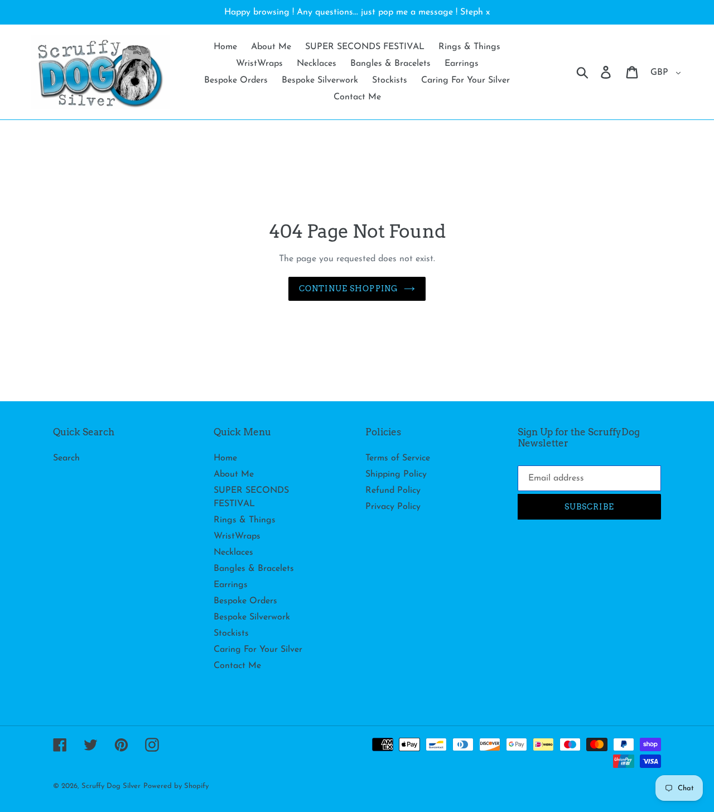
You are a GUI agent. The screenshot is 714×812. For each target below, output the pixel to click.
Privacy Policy (393, 506)
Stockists (231, 633)
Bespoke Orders (245, 601)
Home (225, 458)
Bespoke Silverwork (252, 617)
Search (66, 458)
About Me (234, 474)
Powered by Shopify (176, 786)
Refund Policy (393, 490)
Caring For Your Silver (258, 649)
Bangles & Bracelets (254, 568)
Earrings (231, 584)
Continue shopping (348, 288)
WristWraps (237, 536)
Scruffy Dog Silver (111, 786)
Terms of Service (397, 458)
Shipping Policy (396, 474)
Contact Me (237, 665)
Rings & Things (245, 520)
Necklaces (233, 552)
